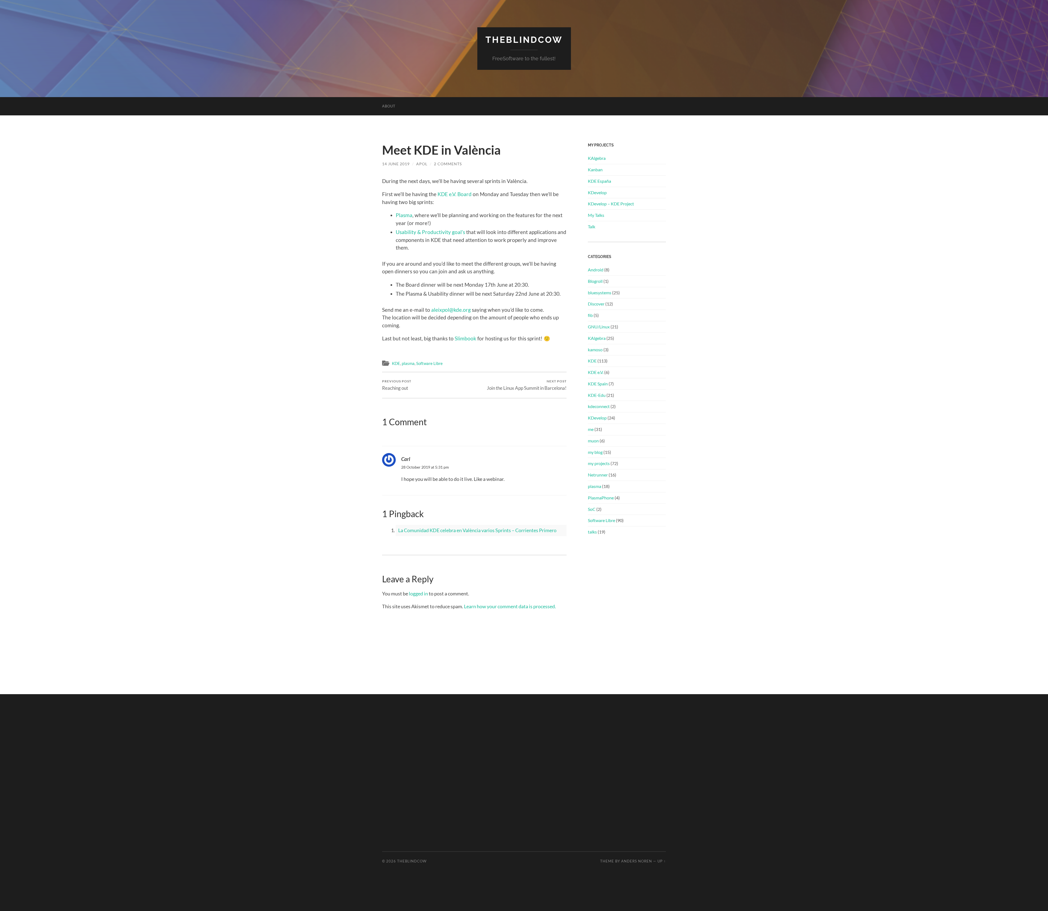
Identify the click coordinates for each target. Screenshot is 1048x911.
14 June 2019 (396, 163)
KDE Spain (598, 383)
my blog (595, 452)
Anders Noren (636, 861)
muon (593, 440)
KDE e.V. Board (454, 194)
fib (590, 315)
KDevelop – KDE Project (611, 203)
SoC (592, 509)
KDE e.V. (595, 372)
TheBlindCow (524, 40)
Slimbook (465, 338)
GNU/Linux (599, 326)
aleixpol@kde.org (451, 310)
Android (595, 269)
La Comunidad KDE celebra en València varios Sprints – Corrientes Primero (477, 530)
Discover (596, 303)
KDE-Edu (597, 395)
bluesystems (599, 292)
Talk (591, 226)
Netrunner (598, 474)
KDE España (599, 181)
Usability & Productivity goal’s (430, 232)
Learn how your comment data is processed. (510, 606)
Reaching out (396, 385)
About (388, 106)
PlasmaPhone (601, 497)
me (591, 429)
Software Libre (429, 363)
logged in (418, 594)
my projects (599, 463)
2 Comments (448, 163)
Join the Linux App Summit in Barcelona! (527, 385)
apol (421, 163)
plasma (408, 363)
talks (592, 531)
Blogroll (595, 281)
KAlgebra (597, 158)
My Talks (596, 215)
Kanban (595, 169)
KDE (396, 363)
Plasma (404, 215)
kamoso (595, 349)
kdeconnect (599, 406)
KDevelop (597, 192)
